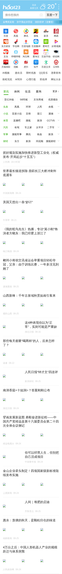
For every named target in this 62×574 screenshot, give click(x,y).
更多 (55, 91)
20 (51, 6)
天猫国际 (5, 67)
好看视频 (56, 46)
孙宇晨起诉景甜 (24, 22)
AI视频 (5, 72)
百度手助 (46, 56)
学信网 (16, 46)
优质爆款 (53, 99)
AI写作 (18, 79)
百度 (6, 36)
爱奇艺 (46, 46)
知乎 (36, 67)
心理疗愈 (31, 79)
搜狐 (36, 36)
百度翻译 (36, 46)
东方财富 (5, 46)
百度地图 (26, 46)
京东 (6, 56)
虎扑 (26, 67)
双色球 (43, 79)
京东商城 (38, 99)
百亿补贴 (9, 99)
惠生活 (18, 72)
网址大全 (56, 79)
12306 (56, 67)
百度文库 (46, 67)
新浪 (46, 36)
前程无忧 (7, 79)
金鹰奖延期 (8, 22)
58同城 (24, 99)
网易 (56, 36)
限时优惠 (31, 72)
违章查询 (56, 72)
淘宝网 (26, 56)
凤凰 (16, 36)
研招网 (56, 56)
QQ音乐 (43, 72)
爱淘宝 (36, 56)
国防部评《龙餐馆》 (45, 22)
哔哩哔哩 (15, 56)
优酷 (16, 67)
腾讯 (26, 36)
